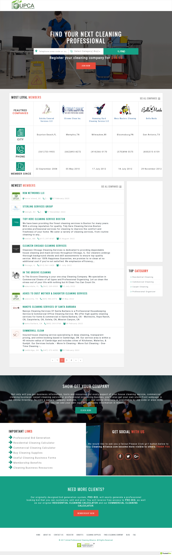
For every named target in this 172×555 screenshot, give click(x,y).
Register (70, 535)
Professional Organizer (144, 292)
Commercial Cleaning (143, 282)
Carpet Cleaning (140, 287)
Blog (128, 535)
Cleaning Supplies (94, 535)
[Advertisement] (145, 221)
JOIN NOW (86, 65)
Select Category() (86, 51)
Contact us (59, 535)
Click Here (84, 400)
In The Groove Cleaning (37, 272)
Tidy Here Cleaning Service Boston (44, 219)
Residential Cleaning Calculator (75, 503)
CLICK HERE (86, 410)
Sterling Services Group (38, 206)
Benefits (80, 535)
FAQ (134, 535)
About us (47, 535)
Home (38, 535)
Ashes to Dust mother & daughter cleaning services (55, 293)
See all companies (149, 98)
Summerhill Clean (33, 330)
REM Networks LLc (34, 193)
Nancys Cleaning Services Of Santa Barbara (49, 306)
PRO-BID (130, 500)
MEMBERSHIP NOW (86, 513)
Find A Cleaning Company (113, 535)
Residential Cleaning (142, 277)
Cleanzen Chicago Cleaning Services (45, 245)
